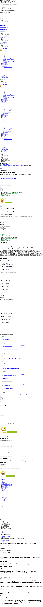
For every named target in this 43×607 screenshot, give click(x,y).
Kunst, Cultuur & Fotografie (9, 59)
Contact (3, 102)
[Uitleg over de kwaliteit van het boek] (0, 176)
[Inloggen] (0, 22)
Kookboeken (6, 60)
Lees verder (22, 345)
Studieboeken (6, 57)
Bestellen (3, 482)
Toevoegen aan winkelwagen (4, 185)
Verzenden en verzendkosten (7, 484)
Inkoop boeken (4, 63)
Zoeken (1, 19)
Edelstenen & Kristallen (20, 165)
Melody (1, 168)
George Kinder (4, 361)
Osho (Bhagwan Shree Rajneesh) (7, 381)
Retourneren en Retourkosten (7, 485)
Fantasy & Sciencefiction (8, 58)
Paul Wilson (4, 351)
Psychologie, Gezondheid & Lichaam (10, 55)
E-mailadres (2, 464)
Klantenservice (4, 101)
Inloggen (2, 25)
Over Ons (3, 489)
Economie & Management (8, 56)
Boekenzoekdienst (5, 64)
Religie (5, 54)
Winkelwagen (3, 29)
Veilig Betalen (4, 483)
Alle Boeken (4, 52)
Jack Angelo (4, 371)
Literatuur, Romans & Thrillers (9, 61)
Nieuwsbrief (4, 488)
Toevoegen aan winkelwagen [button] (22, 394)
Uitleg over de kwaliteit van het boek (8, 178)
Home (1, 165)
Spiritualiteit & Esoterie (8, 53)
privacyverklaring (26, 595)
